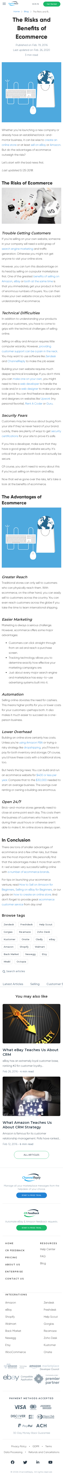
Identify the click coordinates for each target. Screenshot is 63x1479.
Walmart (10, 1323)
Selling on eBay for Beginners (34, 889)
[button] (31, 1155)
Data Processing (13, 1452)
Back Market (13, 1330)
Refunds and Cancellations (44, 1452)
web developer (29, 383)
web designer (29, 388)
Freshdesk (50, 1309)
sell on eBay (38, 145)
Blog (26, 11)
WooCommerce (15, 1352)
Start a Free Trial (31, 1195)
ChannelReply (16, 361)
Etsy (7, 1345)
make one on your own (27, 378)
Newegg (10, 1338)
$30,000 (41, 780)
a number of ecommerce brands (28, 872)
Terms (48, 1446)
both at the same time (38, 281)
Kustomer (50, 1345)
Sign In (35, 4)
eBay (17, 281)
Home (16, 11)
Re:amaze (50, 1330)
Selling (35, 984)
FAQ (43, 1256)
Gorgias (49, 1323)
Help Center (47, 1249)
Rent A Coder (33, 403)
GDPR (36, 1446)
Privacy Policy (18, 1446)
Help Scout (51, 1316)
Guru (49, 403)
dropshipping (32, 747)
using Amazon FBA (31, 742)
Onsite (48, 1352)
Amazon (55, 145)
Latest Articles (13, 984)
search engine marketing (17, 248)
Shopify (10, 1316)
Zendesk (51, 356)
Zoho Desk (50, 1338)
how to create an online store (32, 894)
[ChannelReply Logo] (13, 3)
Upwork (45, 398)
